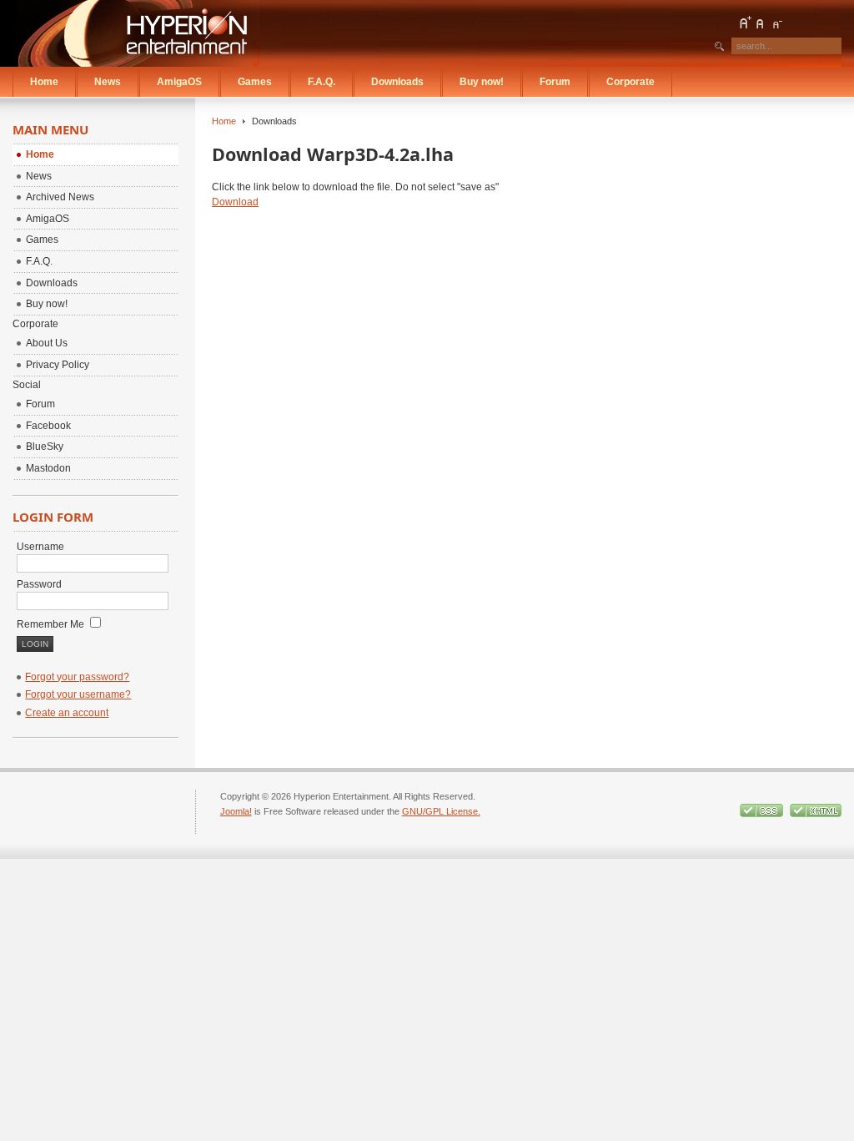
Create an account (66, 713)
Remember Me (52, 624)
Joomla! (236, 811)
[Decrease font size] (776, 22)
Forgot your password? (77, 677)
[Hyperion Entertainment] (138, 33)
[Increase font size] (744, 22)
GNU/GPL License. (441, 811)
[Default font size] (760, 22)
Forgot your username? (78, 694)
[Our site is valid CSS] (763, 814)
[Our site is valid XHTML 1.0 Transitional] (815, 814)
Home (224, 121)
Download (235, 202)
